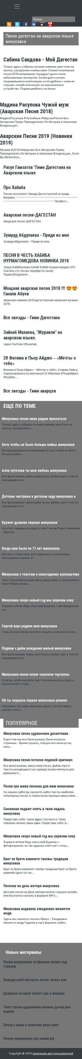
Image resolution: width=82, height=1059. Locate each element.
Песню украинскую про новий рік (28, 1038)
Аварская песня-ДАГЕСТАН (29, 215)
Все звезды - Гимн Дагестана (31, 317)
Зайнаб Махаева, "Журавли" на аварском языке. (32, 334)
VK (33, 24)
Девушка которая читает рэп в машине (34, 993)
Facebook (25, 24)
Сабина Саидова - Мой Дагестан (40, 59)
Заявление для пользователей (52, 1053)
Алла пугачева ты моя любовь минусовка (34, 470)
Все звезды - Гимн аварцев (29, 391)
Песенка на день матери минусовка (31, 886)
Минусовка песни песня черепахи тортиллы (35, 674)
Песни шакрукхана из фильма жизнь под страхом (35, 964)
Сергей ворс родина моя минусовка (29, 626)
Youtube (50, 24)
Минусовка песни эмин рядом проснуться (34, 419)
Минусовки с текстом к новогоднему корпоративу (40, 574)
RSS (9, 24)
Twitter (17, 24)
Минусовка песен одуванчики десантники (35, 733)
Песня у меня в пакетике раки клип (31, 1025)
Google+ (42, 24)
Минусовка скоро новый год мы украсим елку (38, 600)
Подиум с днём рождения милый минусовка (36, 648)
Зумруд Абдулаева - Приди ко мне (36, 235)
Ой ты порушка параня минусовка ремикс (34, 700)
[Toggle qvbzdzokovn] (16, 6)
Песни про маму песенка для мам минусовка (38, 786)
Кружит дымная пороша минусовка (29, 522)
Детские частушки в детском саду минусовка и (39, 496)
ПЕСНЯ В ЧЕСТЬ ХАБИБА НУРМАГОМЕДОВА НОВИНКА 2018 (36, 257)
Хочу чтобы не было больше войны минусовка (38, 444)
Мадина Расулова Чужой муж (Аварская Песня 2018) (34, 108)
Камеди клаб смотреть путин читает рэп (34, 980)
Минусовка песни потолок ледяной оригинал (37, 760)
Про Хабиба (14, 187)
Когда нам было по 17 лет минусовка (31, 548)
